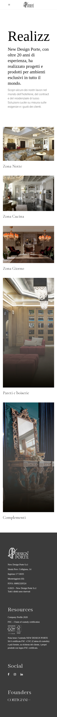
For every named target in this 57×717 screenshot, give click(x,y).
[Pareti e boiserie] (28, 338)
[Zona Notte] (28, 149)
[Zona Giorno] (28, 250)
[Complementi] (28, 462)
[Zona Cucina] (28, 199)
